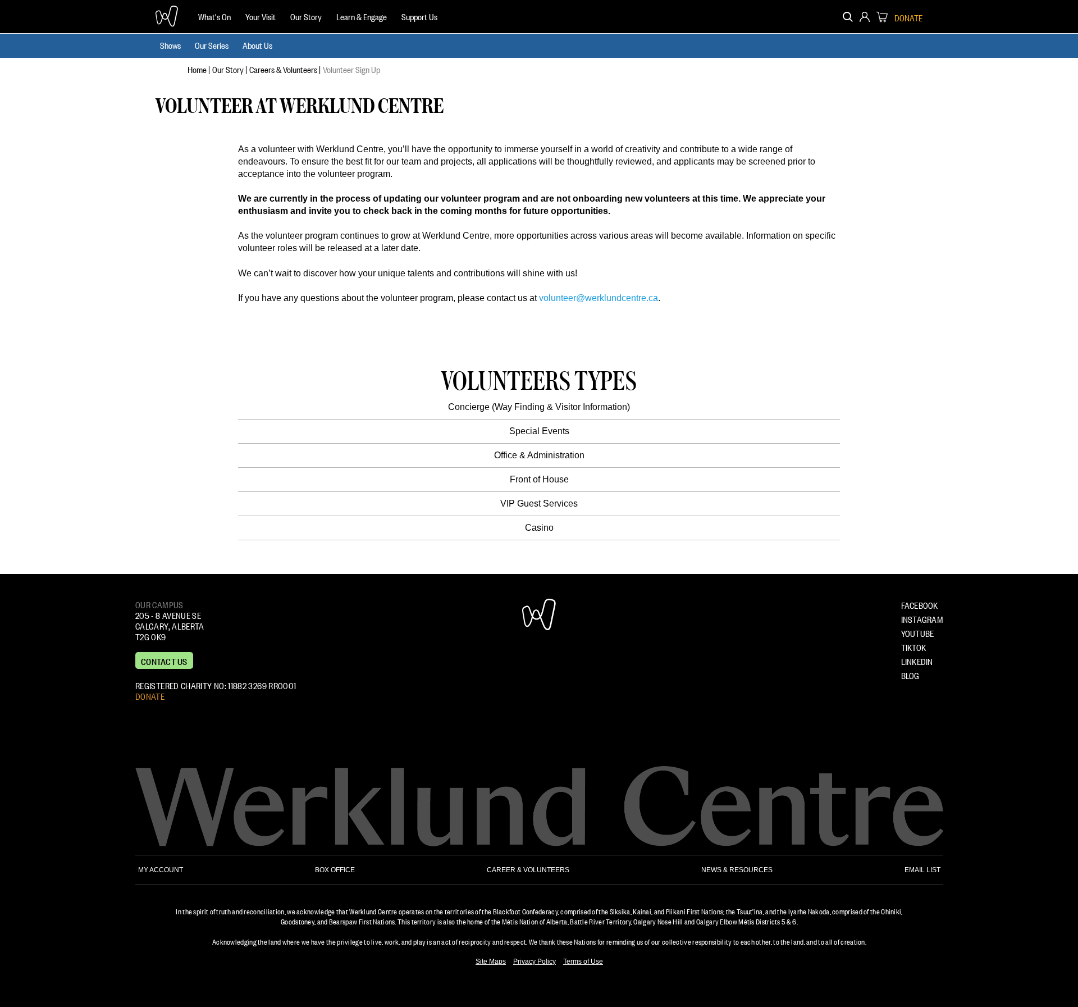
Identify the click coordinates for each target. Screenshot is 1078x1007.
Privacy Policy (534, 961)
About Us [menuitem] (257, 44)
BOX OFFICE (335, 870)
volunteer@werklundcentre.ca (598, 298)
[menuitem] (214, 17)
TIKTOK (913, 646)
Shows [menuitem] (170, 44)
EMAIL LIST (922, 870)
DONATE (150, 695)
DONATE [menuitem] (908, 17)
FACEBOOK (919, 604)
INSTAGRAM (922, 618)
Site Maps (491, 961)
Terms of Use (583, 961)
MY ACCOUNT (160, 870)
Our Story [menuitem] (306, 15)
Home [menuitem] (197, 68)
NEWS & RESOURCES (737, 870)
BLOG (910, 674)
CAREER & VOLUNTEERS (528, 870)
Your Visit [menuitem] (260, 15)
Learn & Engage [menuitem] (361, 15)
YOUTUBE (917, 632)
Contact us (164, 660)
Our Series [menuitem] (212, 44)
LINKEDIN (917, 660)
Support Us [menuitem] (419, 15)
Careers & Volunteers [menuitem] (283, 68)
